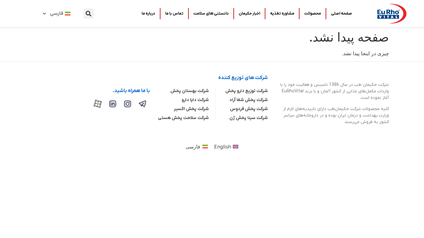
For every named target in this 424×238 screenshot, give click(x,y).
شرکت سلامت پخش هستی (183, 118)
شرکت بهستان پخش (189, 91)
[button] (88, 13)
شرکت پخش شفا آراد (248, 100)
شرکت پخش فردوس (249, 109)
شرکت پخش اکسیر (191, 109)
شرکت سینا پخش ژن (248, 118)
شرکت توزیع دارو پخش (246, 91)
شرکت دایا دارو (195, 100)
